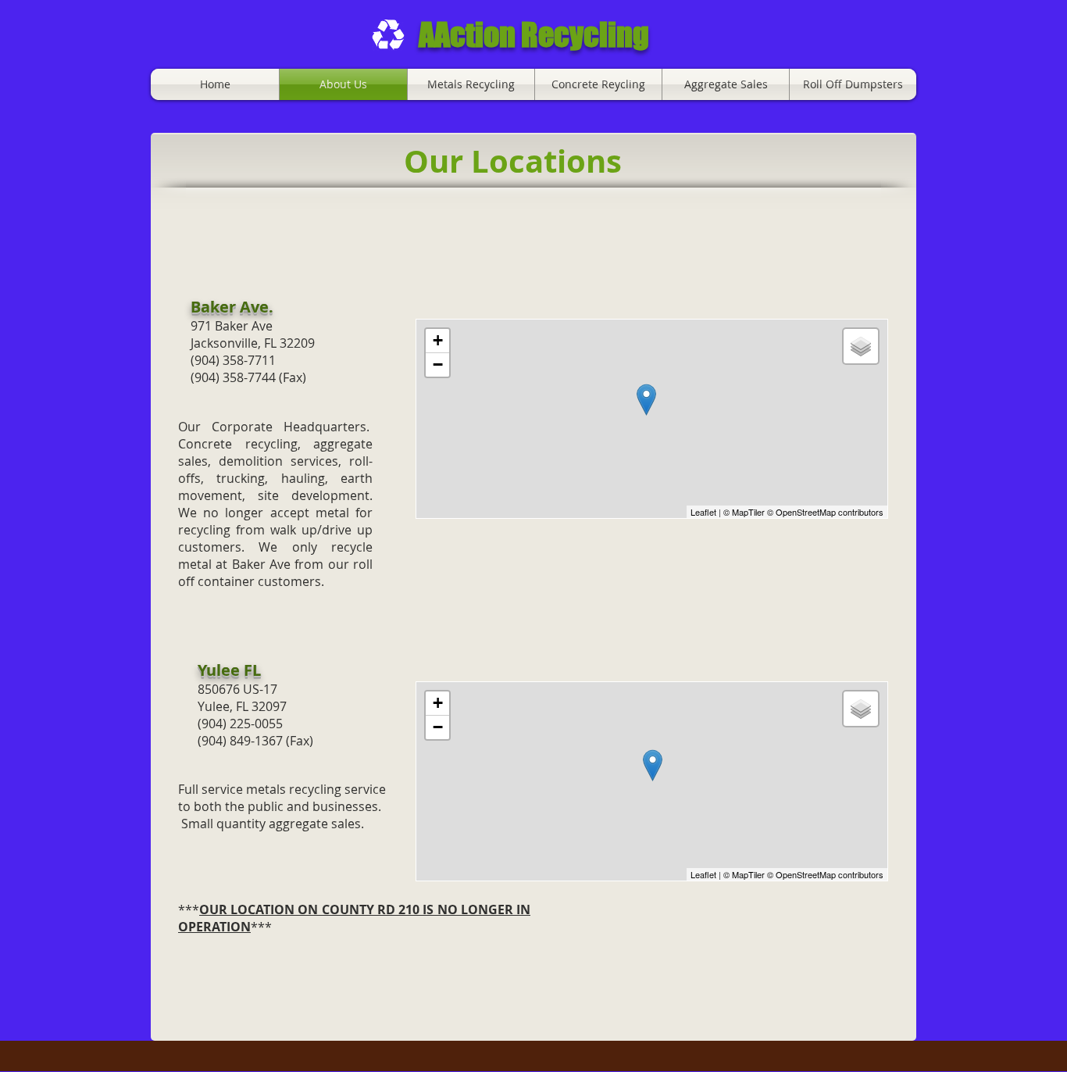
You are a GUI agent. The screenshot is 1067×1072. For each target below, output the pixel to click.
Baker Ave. (232, 306)
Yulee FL (231, 670)
